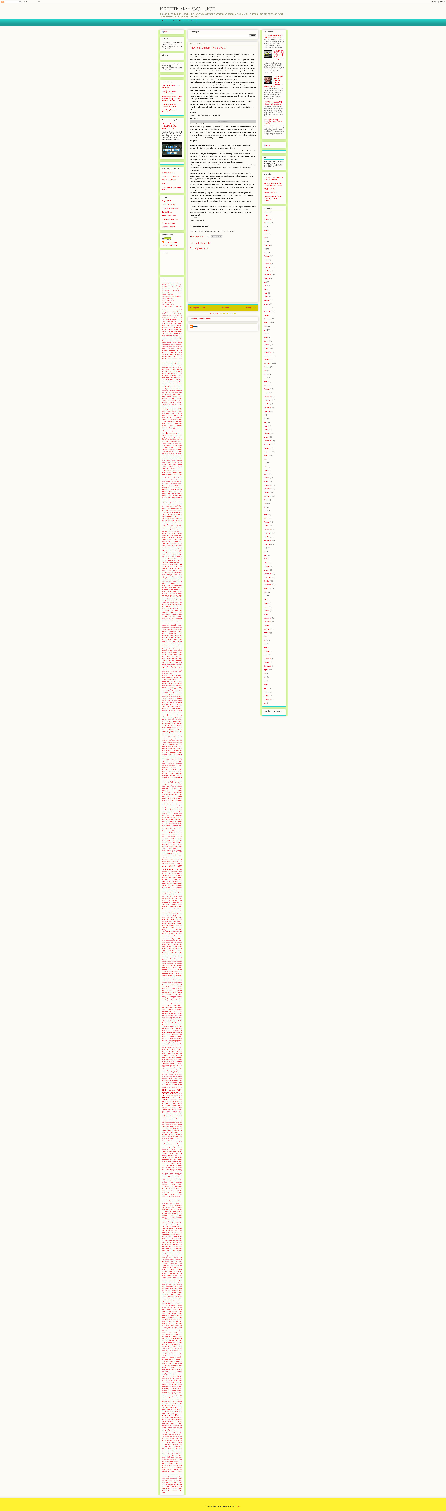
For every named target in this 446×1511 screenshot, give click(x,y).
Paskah (177, 1126)
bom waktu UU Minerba (174, 447)
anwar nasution (166, 377)
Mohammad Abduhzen (168, 1036)
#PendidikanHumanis (168, 298)
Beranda (165, 21)
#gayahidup (178, 285)
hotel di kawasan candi (169, 639)
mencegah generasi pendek (169, 980)
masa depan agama (168, 937)
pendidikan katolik (175, 1171)
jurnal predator (173, 721)
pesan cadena (175, 1219)
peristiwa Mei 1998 (168, 1207)
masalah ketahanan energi (169, 944)
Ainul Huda (174, 344)
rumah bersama (177, 1323)
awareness (174, 389)
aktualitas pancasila (168, 350)
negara (175, 1067)
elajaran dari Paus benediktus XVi (172, 543)
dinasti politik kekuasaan (169, 510)
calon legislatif (166, 460)
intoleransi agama (168, 689)
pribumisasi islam (176, 1263)
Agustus (267, 245)
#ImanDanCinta (177, 287)
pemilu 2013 (178, 1155)
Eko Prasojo (171, 533)
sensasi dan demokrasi (175, 1359)
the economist (178, 1431)
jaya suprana (175, 716)
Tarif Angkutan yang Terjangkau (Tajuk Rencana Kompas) (273, 121)
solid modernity (170, 1382)
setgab (168, 1365)
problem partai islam (168, 1265)
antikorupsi (165, 375)
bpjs (170, 449)
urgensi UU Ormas (167, 1467)
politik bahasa (169, 1240)
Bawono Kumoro (177, 411)
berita (165, 433)
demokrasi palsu (170, 497)
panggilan (164, 1115)
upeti (180, 1465)
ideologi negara (167, 652)
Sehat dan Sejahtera (168, 227)
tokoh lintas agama (168, 1442)
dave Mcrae (165, 483)
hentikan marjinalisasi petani (172, 631)
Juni (265, 227)
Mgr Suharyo (166, 1022)
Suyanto (179, 1407)
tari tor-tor (165, 1421)
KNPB (163, 834)
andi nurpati (166, 369)
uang (172, 1457)
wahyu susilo (171, 1473)
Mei (265, 289)
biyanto (175, 445)
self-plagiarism (172, 1356)
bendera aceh (167, 425)
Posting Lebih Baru (197, 308)
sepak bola (165, 1361)
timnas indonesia (177, 1434)
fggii (175, 564)
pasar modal (170, 1126)
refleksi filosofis (176, 1279)
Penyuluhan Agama (168, 223)
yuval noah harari (176, 1486)
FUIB (180, 570)
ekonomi (179, 533)
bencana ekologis (167, 421)
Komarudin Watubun (169, 838)
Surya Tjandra (178, 1405)
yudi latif (179, 1484)
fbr (181, 560)
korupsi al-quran (177, 854)
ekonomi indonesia (167, 535)
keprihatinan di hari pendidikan (172, 798)
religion (180, 1292)
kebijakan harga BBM (168, 748)
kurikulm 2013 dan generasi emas (172, 879)
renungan (164, 1296)
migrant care (174, 1024)
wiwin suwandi (170, 1478)
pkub (163, 1230)
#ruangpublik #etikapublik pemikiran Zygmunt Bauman (172, 311)
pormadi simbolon (176, 1250)
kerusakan (179, 804)
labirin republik (172, 893)
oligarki (180, 1087)
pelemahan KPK (166, 1136)
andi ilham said (177, 367)
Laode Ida (165, 896)
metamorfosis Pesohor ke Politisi (172, 1021)
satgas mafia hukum (172, 1344)
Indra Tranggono (177, 675)
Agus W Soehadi (174, 337)
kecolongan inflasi (168, 758)
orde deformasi (166, 1103)
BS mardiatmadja (177, 451)
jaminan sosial (177, 712)
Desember (267, 219)
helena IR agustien (176, 627)
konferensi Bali (177, 844)
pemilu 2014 (166, 1157)
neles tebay (169, 1076)
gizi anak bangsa (167, 595)
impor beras (179, 664)
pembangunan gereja (175, 1140)
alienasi (180, 352)
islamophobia (172, 693)
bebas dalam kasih (168, 413)
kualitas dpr (172, 873)
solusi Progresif (172, 1384)
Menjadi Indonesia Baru (170, 219)
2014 (175, 317)
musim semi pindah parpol (169, 1059)
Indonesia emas (176, 671)
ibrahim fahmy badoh (172, 647)
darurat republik (171, 481)
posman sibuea (166, 1252)
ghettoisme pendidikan (175, 593)
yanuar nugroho (177, 1480)
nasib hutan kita (167, 1065)
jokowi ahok (165, 721)
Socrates (164, 1380)
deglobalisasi (165, 487)
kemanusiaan (178, 777)
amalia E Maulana (173, 358)
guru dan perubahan (168, 604)
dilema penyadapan (176, 508)
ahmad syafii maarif (174, 343)
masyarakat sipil (167, 952)
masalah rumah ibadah (174, 946)
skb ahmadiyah (171, 1376)
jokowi (180, 719)
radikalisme (165, 1271)
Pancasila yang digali (175, 1113)
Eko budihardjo (175, 531)
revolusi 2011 (172, 1307)
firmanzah (164, 568)
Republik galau (177, 1298)
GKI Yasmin (170, 597)
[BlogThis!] (214, 236)
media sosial (165, 956)
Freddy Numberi (173, 570)
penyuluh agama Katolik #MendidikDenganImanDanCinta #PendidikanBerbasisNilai (172, 1196)
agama (170, 329)
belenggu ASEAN (172, 419)
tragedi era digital (176, 1450)
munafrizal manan (177, 1057)
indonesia (165, 668)
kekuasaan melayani (168, 775)
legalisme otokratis (167, 902)
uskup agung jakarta (170, 1469)
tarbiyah (179, 1419)
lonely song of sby (175, 908)
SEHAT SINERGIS (170, 242)
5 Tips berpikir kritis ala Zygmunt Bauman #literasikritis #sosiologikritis (273, 81)
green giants (176, 599)
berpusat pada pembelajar (169, 439)
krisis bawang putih (176, 863)
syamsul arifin (178, 1411)
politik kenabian (177, 1240)
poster (172, 1252)
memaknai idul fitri (175, 960)
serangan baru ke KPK (169, 1363)
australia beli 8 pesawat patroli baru (172, 387)
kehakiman (171, 763)
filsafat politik (166, 566)
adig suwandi (174, 327)
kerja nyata (171, 800)
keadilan (168, 735)
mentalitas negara (177, 1005)
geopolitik (164, 587)
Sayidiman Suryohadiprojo (170, 1350)
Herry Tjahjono (174, 635)
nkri (174, 1076)
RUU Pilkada (173, 1336)
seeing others (178, 1352)
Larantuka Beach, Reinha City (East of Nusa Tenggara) (272, 198)
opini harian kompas (172, 1091)
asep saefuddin (166, 383)
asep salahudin (177, 383)
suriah (176, 1403)
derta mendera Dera (175, 503)
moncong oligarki (167, 1042)
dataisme (179, 481)
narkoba (180, 1063)
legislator (179, 904)
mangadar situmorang (172, 929)
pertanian (179, 1215)
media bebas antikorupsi (175, 954)
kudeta (180, 877)
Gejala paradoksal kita (175, 579)
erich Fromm (178, 549)
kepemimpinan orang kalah (174, 794)
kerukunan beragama (168, 802)
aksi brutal (176, 346)
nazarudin (169, 1067)
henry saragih (178, 629)
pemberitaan (165, 1146)
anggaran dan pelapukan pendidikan (172, 371)
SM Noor (176, 1378)
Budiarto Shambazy (172, 457)
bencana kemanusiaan (175, 423)
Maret (266, 234)
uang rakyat (170, 1459)
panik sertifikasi (166, 1117)
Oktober (267, 271)
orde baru (179, 1101)
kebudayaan (165, 756)
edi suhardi (173, 528)
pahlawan (164, 1109)
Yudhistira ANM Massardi (169, 1484)
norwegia (164, 1080)
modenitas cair (177, 1030)
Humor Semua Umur (169, 216)
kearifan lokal (166, 737)
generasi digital (177, 581)
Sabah (180, 1336)
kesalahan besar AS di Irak (172, 808)
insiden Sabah (166, 681)
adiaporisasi (165, 327)
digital (175, 506)
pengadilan (179, 1182)
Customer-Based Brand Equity (172, 470)
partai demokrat (176, 1122)
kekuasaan (179, 773)
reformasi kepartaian (168, 1284)
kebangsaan (178, 739)
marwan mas (178, 935)
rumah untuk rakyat (176, 1325)
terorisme (179, 1429)
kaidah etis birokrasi (173, 723)
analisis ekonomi (173, 360)
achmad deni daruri (171, 323)
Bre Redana (179, 449)
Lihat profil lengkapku (169, 245)
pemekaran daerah (177, 1147)
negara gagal (173, 1071)
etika (163, 551)
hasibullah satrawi (176, 625)
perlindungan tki (170, 1209)
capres (163, 462)
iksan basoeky (172, 658)
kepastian (179, 790)
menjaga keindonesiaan (169, 1001)
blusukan (164, 447)
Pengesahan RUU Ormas (172, 1184)
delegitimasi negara (168, 489)
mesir (174, 1019)
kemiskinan (165, 788)
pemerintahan (166, 1151)
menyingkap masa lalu (175, 1013)
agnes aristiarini (167, 335)
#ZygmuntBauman (167, 315)
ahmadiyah (165, 344)
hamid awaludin (177, 618)
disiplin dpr (173, 516)
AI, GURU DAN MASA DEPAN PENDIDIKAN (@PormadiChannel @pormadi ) (274, 56)
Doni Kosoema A (166, 522)
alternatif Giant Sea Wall (170, 356)
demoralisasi (165, 501)
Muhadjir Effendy (166, 1053)
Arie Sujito (179, 379)
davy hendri (171, 485)
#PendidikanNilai (166, 308)
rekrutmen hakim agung (169, 1290)
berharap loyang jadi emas (172, 431)
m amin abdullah (170, 914)
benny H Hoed (174, 427)
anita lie (164, 373)
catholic (164, 464)
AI (169, 344)
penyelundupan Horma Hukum (172, 1192)
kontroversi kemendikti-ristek (172, 852)
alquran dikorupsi (177, 354)
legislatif (173, 904)
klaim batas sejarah (176, 832)
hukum (164, 643)
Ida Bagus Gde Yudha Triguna (172, 649)
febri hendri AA (174, 562)
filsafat (180, 564)
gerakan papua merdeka (175, 589)
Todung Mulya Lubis (171, 1438)
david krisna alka (174, 483)
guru (172, 600)
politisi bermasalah (177, 1248)
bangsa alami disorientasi (174, 406)
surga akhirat (170, 1403)
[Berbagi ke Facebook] (219, 236)
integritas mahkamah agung (172, 687)
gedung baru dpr (166, 578)
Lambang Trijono (172, 894)
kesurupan (171, 821)
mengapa (169, 990)
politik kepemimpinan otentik (170, 1242)
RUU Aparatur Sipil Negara (174, 1329)
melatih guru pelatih (176, 956)
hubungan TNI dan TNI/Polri (172, 641)
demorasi (172, 501)
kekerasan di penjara (175, 771)
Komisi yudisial (171, 842)
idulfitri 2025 (177, 652)
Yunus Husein (166, 1486)
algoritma (164, 352)
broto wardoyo (166, 451)
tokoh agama (177, 1440)
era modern (170, 549)
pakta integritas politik (174, 1111)
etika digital (169, 551)
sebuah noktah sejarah (168, 1352)
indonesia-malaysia (167, 673)
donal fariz (170, 518)
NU (167, 1082)
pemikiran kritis (167, 1153)
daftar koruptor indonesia (170, 472)
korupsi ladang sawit (168, 859)
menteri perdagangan (175, 1009)
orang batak (173, 1101)
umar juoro (179, 1463)
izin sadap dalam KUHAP (174, 696)
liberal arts (165, 906)
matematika (178, 952)
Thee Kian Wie (177, 1433)
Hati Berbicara (167, 212)
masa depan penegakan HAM (170, 940)
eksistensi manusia (176, 541)
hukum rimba (170, 643)
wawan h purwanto (176, 1475)
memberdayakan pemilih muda (172, 967)
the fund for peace (167, 1433)
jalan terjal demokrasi (174, 708)
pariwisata (169, 1120)
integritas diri (166, 683)
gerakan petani (166, 591)
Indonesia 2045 (176, 668)
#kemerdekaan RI (168, 289)
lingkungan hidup (173, 906)
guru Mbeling (178, 604)
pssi (181, 1265)
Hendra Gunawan (167, 629)
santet (175, 1342)
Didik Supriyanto (167, 506)
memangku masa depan (168, 961)
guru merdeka (166, 606)
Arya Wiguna (178, 381)
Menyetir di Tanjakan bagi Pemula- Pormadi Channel (273, 184)
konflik (164, 846)
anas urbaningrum (177, 362)
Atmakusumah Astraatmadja (172, 385)
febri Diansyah (166, 562)
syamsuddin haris (167, 1411)
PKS (180, 1228)
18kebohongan (166, 317)
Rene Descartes (176, 1294)
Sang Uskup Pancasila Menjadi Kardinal (169, 92)
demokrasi (178, 489)
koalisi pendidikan (171, 834)
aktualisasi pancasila (175, 348)
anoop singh (170, 373)
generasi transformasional (174, 585)
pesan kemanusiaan (176, 1221)
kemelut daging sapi (167, 781)
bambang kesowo (177, 400)
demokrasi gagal (167, 495)
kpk (178, 859)
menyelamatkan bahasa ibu (172, 1011)
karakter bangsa (166, 727)
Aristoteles (171, 381)
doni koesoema (166, 520)
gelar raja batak (167, 581)
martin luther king (169, 935)
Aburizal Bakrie (170, 321)
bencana (179, 419)
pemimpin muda (177, 1161)
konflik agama (170, 846)
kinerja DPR (171, 831)
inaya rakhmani (177, 666)
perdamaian (171, 1201)
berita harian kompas (175, 433)
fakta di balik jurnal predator (172, 560)
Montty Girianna (177, 1042)
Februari (267, 212)
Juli (265, 238)
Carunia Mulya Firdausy (174, 462)
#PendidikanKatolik (176, 306)
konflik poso (171, 850)
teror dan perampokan (168, 1429)
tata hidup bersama (173, 1421)
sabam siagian (166, 1338)
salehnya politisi (173, 1340)
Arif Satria (165, 381)
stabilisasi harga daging (169, 1390)
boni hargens (165, 449)
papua (174, 1117)
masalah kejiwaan (176, 942)
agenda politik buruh (175, 333)
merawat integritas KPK (169, 1015)
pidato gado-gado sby (174, 1226)
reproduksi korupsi (172, 1296)
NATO (163, 1067)
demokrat (172, 499)
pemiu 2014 (165, 1163)
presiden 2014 (172, 1259)
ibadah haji (175, 645)
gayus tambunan (177, 576)
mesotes (180, 1019)
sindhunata (174, 1369)
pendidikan (170, 1169)
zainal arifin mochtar (168, 1488)
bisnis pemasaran (167, 445)
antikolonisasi (178, 373)
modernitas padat (177, 1032)
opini (164, 1089)
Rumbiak (164, 1327)
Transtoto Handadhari (168, 1454)
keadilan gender (177, 735)
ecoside (176, 526)
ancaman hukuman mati (169, 364)
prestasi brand (169, 1261)
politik (170, 1238)
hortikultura (178, 637)
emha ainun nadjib (173, 547)
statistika (171, 1394)
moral (163, 1044)
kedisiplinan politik (176, 760)
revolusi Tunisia (171, 1309)
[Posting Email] (208, 236)
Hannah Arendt (175, 620)
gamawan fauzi (172, 574)
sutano (167, 1407)
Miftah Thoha (166, 1024)
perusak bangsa (166, 1219)
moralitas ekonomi (171, 1044)
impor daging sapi (167, 666)
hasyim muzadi (166, 627)
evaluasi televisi (170, 554)
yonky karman (178, 1482)
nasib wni (175, 1065)
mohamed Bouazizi (177, 1034)
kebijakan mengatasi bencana (174, 752)
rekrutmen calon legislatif (174, 1288)
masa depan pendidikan (175, 939)
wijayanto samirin (172, 1477)
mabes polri (165, 917)
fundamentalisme (166, 572)
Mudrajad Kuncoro (176, 1051)
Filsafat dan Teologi (168, 204)
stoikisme (171, 1397)
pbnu (181, 1126)
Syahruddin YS (177, 1409)
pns (174, 1236)
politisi (170, 1246)
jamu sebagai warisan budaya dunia (172, 714)
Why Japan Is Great (270, 189)
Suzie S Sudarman (167, 1409)
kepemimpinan (166, 792)
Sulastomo (171, 1401)
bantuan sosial (166, 411)
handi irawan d (166, 620)
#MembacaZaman (167, 292)
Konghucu (179, 850)
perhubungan (178, 1205)
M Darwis (178, 914)
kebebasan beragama (168, 740)
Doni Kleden (178, 518)
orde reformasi (177, 1103)
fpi (170, 568)
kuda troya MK (172, 877)
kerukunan (179, 800)
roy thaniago (174, 1319)
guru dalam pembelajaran (174, 602)
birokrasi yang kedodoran (170, 443)
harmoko (179, 624)
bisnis (180, 443)
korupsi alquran (166, 855)
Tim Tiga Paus (166, 1434)
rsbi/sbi (170, 1323)
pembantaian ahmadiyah (172, 1142)
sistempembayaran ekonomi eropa (172, 1373)
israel (178, 693)
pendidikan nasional (168, 1175)
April (265, 230)
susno (163, 1407)
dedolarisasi (178, 485)
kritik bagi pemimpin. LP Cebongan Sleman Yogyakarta (172, 871)
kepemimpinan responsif (172, 796)
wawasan (164, 1477)
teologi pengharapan (173, 1425)
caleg (180, 459)
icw (181, 647)
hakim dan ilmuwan (167, 614)
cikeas (180, 468)
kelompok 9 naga (167, 777)
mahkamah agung (176, 917)
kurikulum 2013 (167, 881)
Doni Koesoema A (176, 520)
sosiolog (174, 1386)
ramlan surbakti (172, 1275)
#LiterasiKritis (177, 290)
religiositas (165, 1294)
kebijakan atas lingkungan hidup (172, 746)
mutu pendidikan (174, 1061)
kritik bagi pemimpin (172, 867)
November (267, 267)
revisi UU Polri (174, 1304)
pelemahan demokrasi (175, 1134)
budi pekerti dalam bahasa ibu (170, 455)
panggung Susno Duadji (175, 1115)
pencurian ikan (170, 1167)
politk (163, 1250)
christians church (175, 466)
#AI (163, 283)
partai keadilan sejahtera (169, 1124)
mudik (173, 1049)
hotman (180, 639)
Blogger (237, 1506)
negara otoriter (172, 1073)
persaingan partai (177, 1213)
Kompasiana (190, 21)
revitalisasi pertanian (175, 1305)
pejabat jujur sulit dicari (169, 1128)
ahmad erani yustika (175, 339)
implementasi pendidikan (168, 664)
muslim (180, 1059)
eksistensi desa (166, 541)
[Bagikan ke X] (217, 236)
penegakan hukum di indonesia (172, 1181)
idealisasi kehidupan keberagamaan (172, 650)
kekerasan (164, 769)
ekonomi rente (178, 535)
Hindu (168, 637)
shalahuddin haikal (176, 1365)
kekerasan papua (167, 773)
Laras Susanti (173, 896)
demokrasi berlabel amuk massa (172, 491)
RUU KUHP (173, 1332)
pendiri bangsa (177, 1179)
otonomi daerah (177, 1105)
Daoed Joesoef (173, 476)
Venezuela (172, 1471)
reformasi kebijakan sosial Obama (172, 1282)
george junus (172, 587)
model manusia (166, 1030)
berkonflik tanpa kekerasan (169, 436)
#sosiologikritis (177, 313)
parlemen (175, 1120)
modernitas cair (167, 1032)
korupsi (169, 854)
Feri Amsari (170, 564)
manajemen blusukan (168, 925)
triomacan (175, 1456)
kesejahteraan (178, 813)
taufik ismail (174, 1423)
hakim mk (176, 614)
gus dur (176, 606)
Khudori (179, 829)
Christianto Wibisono (169, 468)
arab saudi (174, 377)
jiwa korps (168, 719)
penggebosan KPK (167, 1186)
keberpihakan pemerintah (175, 744)
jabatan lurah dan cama (169, 700)
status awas (178, 1394)
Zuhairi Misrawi (174, 1490)
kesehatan (164, 813)
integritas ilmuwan (176, 685)
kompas (179, 842)
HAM (169, 616)
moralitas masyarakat (175, 1045)
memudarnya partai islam (174, 979)
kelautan (179, 775)
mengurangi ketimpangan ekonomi (172, 996)
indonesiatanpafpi (167, 675)
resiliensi (179, 1300)
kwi (179, 891)
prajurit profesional (171, 1256)
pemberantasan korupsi (172, 1144)
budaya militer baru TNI (169, 453)
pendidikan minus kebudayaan (172, 1173)
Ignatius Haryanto (167, 654)
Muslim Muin (165, 1061)
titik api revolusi (177, 1436)
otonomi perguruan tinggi (172, 1107)
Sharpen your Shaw (270, 192)
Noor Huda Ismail (175, 1078)
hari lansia (172, 622)
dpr (168, 524)
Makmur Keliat (171, 921)
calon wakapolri (177, 460)
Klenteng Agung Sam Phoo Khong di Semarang (273, 178)
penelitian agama (168, 1182)
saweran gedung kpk (175, 1348)
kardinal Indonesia (177, 727)
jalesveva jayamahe (168, 710)
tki (162, 1438)
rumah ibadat (165, 1325)
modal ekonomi (178, 1028)
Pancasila (165, 1113)
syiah (163, 1413)
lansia (180, 894)
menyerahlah (165, 1013)
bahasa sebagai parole (174, 396)
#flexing (171, 285)
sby (181, 1350)
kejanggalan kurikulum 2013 (172, 767)
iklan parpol (171, 656)
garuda (169, 576)
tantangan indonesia (171, 1419)
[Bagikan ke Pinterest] (221, 236)
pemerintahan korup (176, 1151)
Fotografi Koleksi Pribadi (170, 208)
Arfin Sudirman (170, 379)
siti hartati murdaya (168, 1375)
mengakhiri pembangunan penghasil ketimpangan (172, 986)
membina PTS (166, 969)
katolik (168, 733)
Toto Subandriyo (173, 1448)
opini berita (172, 1090)
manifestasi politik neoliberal (172, 931)
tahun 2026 (170, 1413)
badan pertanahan (173, 392)
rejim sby (164, 1288)
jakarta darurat (177, 702)
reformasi (164, 1281)
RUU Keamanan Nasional (170, 1331)
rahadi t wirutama (174, 1271)
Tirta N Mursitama (167, 1436)
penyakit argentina (175, 1190)
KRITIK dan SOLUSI (187, 8)
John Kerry (175, 719)
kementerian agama (168, 785)
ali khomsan (172, 352)
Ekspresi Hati (177, 21)
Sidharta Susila (168, 1367)
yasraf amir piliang (167, 1482)
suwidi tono (173, 1407)
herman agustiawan (169, 633)
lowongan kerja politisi (168, 910)
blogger (180, 445)
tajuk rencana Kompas (172, 1415)
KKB (169, 832)
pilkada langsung (174, 1228)
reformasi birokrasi (175, 1281)
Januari (266, 215)
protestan (176, 1265)
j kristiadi (178, 698)
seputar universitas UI (175, 1361)
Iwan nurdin (175, 695)
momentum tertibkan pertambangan (172, 1040)
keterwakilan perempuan (168, 823)
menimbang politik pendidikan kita (172, 1000)
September (267, 223)
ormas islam (166, 1105)
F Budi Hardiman (175, 556)
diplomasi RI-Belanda (172, 512)
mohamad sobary (166, 1034)
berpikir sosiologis (177, 438)
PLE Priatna (172, 1232)
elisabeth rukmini (172, 545)
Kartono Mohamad (168, 729)
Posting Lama (250, 308)
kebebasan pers (171, 742)
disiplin (168, 516)
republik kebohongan (168, 1300)
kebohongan (178, 754)
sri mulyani (168, 1388)
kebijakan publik (167, 754)
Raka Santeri (173, 1273)
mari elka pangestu (168, 933)
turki (168, 1457)
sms (181, 1378)
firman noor (178, 566)
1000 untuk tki (177, 315)
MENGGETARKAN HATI (170, 176)
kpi (175, 859)
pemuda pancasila (176, 1163)
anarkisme (168, 362)
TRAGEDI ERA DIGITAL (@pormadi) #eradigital (273, 103)
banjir (163, 410)
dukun (172, 524)
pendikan (169, 1179)
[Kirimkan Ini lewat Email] (212, 236)
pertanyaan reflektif (168, 1217)
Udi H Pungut (178, 1459)
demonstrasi (178, 499)
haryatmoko (165, 625)
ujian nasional (166, 1461)
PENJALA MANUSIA (169, 180)
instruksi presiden (176, 681)
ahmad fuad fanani (168, 341)
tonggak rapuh (177, 1444)
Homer (172, 637)
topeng (176, 1446)
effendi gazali (171, 529)
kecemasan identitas (176, 756)
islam (166, 693)
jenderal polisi (177, 718)
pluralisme (170, 1234)
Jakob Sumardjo (166, 704)
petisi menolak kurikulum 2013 (170, 1222)
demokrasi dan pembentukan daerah (172, 493)
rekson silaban (171, 1292)
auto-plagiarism (166, 389)
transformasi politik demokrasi (172, 1452)
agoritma (175, 335)
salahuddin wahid (176, 1338)
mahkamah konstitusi (169, 919)
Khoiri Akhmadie (171, 829)
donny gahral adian (176, 522)
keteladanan (178, 821)
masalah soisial (166, 948)
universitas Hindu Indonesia (170, 1465)
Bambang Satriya (168, 402)
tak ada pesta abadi (167, 1417)
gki (174, 595)
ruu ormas (174, 1334)
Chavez (164, 466)
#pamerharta (178, 296)
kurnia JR (174, 891)
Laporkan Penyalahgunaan (200, 318)
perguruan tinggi (167, 1205)
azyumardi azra (174, 390)
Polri (168, 1250)
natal (180, 1065)
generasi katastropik (168, 583)
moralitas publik (166, 1047)
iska (163, 693)
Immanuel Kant (177, 662)
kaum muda (175, 733)
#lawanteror (165, 290)
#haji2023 (164, 287)
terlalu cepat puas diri (175, 1427)
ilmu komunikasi (174, 660)
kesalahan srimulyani (175, 811)
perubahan (179, 1217)
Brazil (173, 449)
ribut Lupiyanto (172, 1313)
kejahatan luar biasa (175, 765)
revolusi (164, 1307)
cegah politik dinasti (175, 464)
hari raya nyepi (171, 624)
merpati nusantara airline (174, 1017)
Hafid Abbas (172, 608)
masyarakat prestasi (175, 950)
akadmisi (169, 346)
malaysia (179, 921)
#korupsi (179, 289)
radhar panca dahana (172, 1269)
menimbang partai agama (172, 998)
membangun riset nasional (174, 965)
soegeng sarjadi (172, 1380)
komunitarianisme (167, 844)
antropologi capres (176, 375)
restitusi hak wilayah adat (170, 1302)
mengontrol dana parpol (174, 994)
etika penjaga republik (172, 552)
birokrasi (179, 441)
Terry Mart (165, 1431)
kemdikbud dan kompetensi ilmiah (172, 779)
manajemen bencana (175, 923)
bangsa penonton (166, 408)
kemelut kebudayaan (175, 783)
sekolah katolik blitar (168, 1354)
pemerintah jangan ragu (172, 1149)
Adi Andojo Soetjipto (174, 325)
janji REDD (165, 716)
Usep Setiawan (178, 1467)
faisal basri (170, 558)
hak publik (178, 612)
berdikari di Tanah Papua (174, 429)
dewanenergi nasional (168, 505)
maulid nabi (165, 954)
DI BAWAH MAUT (168, 172)
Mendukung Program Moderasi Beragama (169, 105)
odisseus (174, 1084)
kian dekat (165, 831)
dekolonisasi (178, 487)
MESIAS (164, 184)
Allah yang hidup (167, 354)
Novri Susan (171, 1080)
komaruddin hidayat (175, 836)
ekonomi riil (166, 537)
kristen (164, 866)
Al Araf (179, 350)
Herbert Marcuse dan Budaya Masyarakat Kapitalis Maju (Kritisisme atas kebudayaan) (172, 98)
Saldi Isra (165, 1340)
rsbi (170, 1321)
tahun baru (178, 1413)
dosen (163, 524)
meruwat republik (167, 1019)
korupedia (164, 854)
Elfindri (164, 545)
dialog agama (178, 505)
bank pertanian (178, 410)
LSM (176, 912)
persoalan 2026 (167, 1215)
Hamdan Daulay (177, 616)
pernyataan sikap (170, 1211)
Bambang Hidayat (168, 398)
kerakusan (164, 800)
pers (169, 1213)
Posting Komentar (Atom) (227, 313)
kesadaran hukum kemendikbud (172, 806)
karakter (179, 725)
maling (164, 923)
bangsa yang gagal (177, 408)
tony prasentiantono (167, 1446)
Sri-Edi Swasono (177, 1388)
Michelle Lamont (177, 1022)
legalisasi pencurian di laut (174, 900)
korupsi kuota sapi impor (174, 857)
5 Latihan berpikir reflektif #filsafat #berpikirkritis (169, 126)
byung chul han (173, 459)
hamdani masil (166, 618)
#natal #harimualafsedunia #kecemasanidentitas (172, 294)
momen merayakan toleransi (173, 1038)
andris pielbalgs (177, 369)
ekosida (173, 537)
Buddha (180, 453)
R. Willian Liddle (177, 1267)
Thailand (171, 1431)
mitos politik (169, 1028)
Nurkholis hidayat (173, 1082)
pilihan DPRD (165, 1228)
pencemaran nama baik (169, 1165)
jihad (163, 719)
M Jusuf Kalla (177, 916)
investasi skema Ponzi (175, 691)
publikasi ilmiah (166, 1267)
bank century (169, 410)
